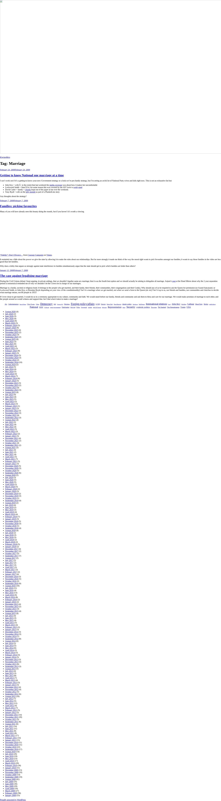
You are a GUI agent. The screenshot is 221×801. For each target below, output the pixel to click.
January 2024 (10, 381)
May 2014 (9, 648)
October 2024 (10, 360)
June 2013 (9, 673)
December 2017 (11, 549)
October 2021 (10, 443)
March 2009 (10, 791)
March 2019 (10, 514)
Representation (114, 307)
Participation (65, 307)
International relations (156, 304)
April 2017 (9, 567)
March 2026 (10, 323)
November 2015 (11, 606)
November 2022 (11, 413)
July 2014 (9, 643)
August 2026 (10, 312)
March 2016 (10, 597)
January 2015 (10, 629)
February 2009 (11, 793)
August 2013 (10, 669)
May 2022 (9, 427)
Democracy (46, 303)
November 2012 (11, 689)
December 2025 (11, 330)
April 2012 (9, 705)
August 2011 (10, 724)
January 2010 (10, 768)
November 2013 (11, 662)
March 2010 (10, 763)
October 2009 (10, 775)
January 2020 (10, 491)
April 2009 (9, 788)
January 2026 (10, 328)
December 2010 (11, 742)
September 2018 (11, 528)
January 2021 (10, 464)
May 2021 (9, 454)
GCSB (98, 304)
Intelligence (142, 304)
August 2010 (10, 752)
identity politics (127, 304)
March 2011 (10, 735)
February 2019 (11, 517)
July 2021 (9, 450)
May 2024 (9, 371)
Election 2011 (60, 304)
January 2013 (10, 685)
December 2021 (11, 438)
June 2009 (9, 784)
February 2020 (11, 489)
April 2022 (9, 429)
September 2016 (11, 583)
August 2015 (10, 613)
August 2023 (10, 392)
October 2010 (10, 747)
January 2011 (10, 740)
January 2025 (10, 353)
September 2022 (11, 417)
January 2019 (10, 519)
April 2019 (9, 512)
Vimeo (49, 255)
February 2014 (11, 655)
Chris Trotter (31, 304)
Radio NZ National (97, 307)
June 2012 (9, 701)
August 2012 (10, 696)
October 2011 (10, 719)
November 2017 (11, 551)
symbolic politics (143, 307)
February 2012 (11, 710)
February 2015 (11, 627)
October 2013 (10, 664)
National (34, 307)
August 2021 (10, 447)
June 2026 (9, 316)
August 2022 (10, 420)
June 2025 (9, 341)
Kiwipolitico (5, 157)
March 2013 (10, 680)
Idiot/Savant (135, 304)
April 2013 (9, 678)
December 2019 (11, 494)
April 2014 (9, 650)
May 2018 (9, 537)
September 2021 (11, 445)
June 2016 (9, 590)
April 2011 (9, 733)
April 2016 (9, 595)
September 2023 (11, 390)
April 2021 (9, 457)
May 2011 (9, 731)
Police (78, 307)
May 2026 (9, 318)
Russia (124, 307)
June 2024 (9, 369)
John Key (176, 304)
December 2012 (11, 687)
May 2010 (9, 758)
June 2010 (9, 756)
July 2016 (9, 588)
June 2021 (9, 452)
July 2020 (9, 477)
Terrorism (154, 307)
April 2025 (9, 346)
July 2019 (9, 505)
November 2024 (11, 358)
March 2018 (10, 542)
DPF (55, 304)
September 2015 (11, 611)
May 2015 (9, 620)
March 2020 (10, 487)
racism (90, 307)
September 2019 (11, 500)
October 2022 (10, 415)
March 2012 (10, 708)
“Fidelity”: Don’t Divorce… (11, 255)
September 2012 (11, 694)
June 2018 (9, 535)
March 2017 (10, 570)
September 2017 (11, 556)
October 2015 (10, 609)
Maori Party (199, 304)
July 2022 (9, 422)
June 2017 (9, 563)
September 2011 (11, 722)
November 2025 (11, 332)
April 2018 (9, 540)
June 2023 (9, 397)
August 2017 (10, 558)
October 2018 (10, 526)
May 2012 (9, 703)
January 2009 (10, 795)
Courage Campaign (35, 255)
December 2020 (11, 466)
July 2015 (9, 616)
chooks (28, 190)
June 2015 (9, 618)
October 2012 (10, 692)
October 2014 (10, 636)
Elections (67, 304)
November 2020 (11, 468)
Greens (103, 304)
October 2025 (10, 335)
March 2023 (10, 404)
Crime (37, 304)
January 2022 (10, 436)
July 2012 (9, 699)
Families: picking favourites (18, 206)
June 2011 (9, 729)
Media (206, 304)
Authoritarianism (13, 304)
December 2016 (11, 576)
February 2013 (11, 682)
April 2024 (9, 374)
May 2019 (9, 510)
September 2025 (11, 337)
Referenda (104, 307)
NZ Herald (46, 307)
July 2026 (9, 314)
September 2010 (11, 749)
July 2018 (9, 533)
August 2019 (10, 503)
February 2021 (11, 461)
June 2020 (9, 480)
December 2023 (11, 383)
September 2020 (11, 473)
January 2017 (10, 574)
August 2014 (10, 641)
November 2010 (11, 745)
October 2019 (10, 498)
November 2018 (11, 523)
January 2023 (10, 408)
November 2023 (11, 385)
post (174, 281)
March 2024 (10, 376)
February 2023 (11, 406)
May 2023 (9, 399)
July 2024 (9, 367)
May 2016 (9, 593)
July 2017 (9, 560)
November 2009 (11, 772)
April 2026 (9, 321)
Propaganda (84, 307)
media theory (212, 304)
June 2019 (9, 507)
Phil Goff (72, 307)
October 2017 (10, 553)
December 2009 (11, 770)
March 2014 (10, 653)
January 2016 (10, 602)
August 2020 (10, 475)
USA (189, 307)
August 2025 (10, 339)
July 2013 (9, 671)
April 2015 (9, 623)
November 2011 (11, 717)
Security (130, 307)
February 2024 (11, 378)
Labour (190, 304)
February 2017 (11, 572)
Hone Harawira (117, 304)
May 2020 (9, 482)
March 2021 (10, 459)
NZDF (41, 307)
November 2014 (11, 634)
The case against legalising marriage (24, 275)
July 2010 (9, 754)
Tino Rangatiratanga (173, 307)
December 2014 (11, 632)
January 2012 (10, 712)
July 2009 (9, 782)
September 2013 (11, 666)
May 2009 (9, 786)
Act (6, 304)
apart (80, 187)
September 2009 (11, 777)
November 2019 (11, 496)
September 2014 (11, 639)
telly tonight (30, 192)
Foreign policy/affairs (83, 303)
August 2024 (10, 365)
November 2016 (11, 579)
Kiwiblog (183, 304)
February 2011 (11, 738)
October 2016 (10, 581)
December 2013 (11, 659)
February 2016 (11, 600)
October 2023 (10, 388)
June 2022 (9, 424)
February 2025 (11, 351)
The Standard (162, 307)
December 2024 (11, 355)
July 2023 (9, 394)
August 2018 (10, 530)
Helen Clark (110, 304)
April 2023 (9, 401)
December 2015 (11, 604)
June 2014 (9, 646)
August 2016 (10, 586)
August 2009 (10, 779)
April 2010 (9, 761)
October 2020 (10, 470)
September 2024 (11, 362)
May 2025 (9, 344)
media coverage (55, 185)
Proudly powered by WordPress (13, 800)
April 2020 (9, 484)
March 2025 (10, 348)
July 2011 (9, 726)
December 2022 (11, 411)
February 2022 (11, 434)
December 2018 (11, 521)
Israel (169, 304)
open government (55, 307)
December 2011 (11, 715)
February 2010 (11, 765)
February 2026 (11, 325)
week (75, 187)
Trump (182, 307)
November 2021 (11, 441)
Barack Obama (23, 304)
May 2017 (9, 565)
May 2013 (9, 676)
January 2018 (10, 547)
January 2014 (10, 657)
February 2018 (11, 544)
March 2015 (10, 625)
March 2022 (10, 431)
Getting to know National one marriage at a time (32, 175)
